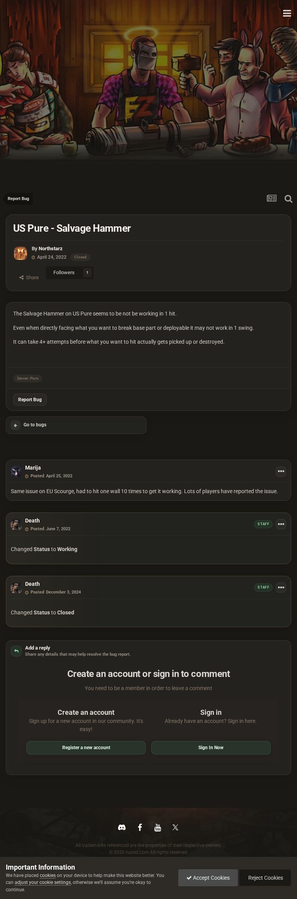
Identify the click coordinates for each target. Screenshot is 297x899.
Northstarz (51, 248)
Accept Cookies (211, 878)
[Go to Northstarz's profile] (20, 253)
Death (32, 520)
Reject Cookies (265, 878)
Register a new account (86, 747)
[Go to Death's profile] (16, 524)
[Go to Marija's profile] (16, 471)
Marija (33, 468)
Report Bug (30, 399)
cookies (48, 875)
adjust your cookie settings (43, 882)
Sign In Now (211, 747)
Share (31, 277)
